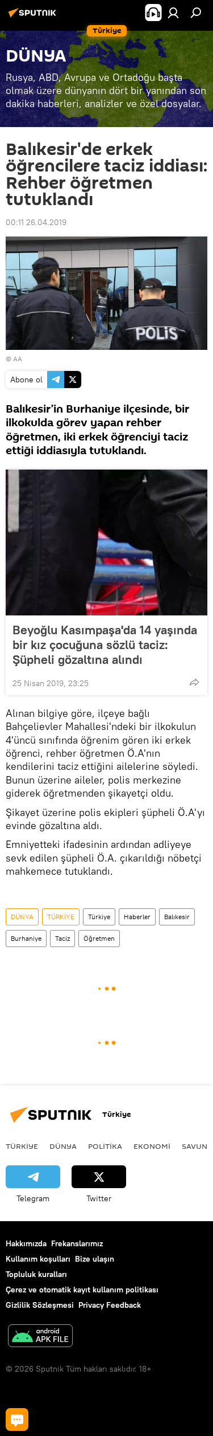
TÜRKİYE (60, 916)
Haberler (137, 916)
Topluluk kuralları (36, 1274)
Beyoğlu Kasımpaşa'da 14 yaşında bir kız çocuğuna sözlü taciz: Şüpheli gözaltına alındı (104, 644)
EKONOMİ (151, 1146)
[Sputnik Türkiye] (34, 17)
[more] (194, 682)
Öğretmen (99, 938)
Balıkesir (177, 916)
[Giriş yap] (173, 12)
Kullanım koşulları (38, 1259)
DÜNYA (22, 916)
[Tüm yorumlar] (17, 1419)
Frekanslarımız (77, 1243)
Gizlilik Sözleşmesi (40, 1305)
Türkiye (99, 916)
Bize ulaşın (94, 1259)
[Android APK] (40, 1337)
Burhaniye (26, 938)
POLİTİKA (105, 1146)
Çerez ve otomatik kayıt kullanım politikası (82, 1289)
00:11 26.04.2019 (36, 222)
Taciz (62, 938)
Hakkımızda (26, 1243)
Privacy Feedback (109, 1305)
